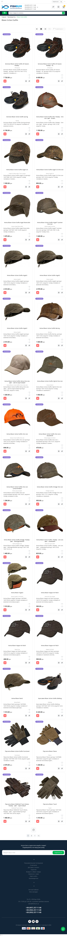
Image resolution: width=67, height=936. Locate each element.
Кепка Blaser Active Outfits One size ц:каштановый (17, 487)
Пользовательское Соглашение (33, 863)
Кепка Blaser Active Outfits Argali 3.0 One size (49, 169)
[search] (63, 13)
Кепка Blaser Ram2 (17, 698)
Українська (55, 1)
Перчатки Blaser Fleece (50, 751)
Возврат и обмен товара (33, 872)
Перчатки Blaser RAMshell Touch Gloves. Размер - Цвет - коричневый (17, 805)
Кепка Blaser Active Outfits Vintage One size (50, 487)
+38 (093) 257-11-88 (30, 9)
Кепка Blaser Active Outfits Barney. (50, 328)
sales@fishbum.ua (33, 903)
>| (38, 835)
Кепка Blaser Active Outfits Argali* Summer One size (50, 223)
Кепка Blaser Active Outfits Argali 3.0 (17, 169)
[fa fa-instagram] (37, 921)
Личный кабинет (33, 889)
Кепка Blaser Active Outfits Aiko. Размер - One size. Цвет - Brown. (49, 117)
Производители (33, 878)
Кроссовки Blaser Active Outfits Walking (50, 698)
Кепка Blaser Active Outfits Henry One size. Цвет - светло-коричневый (17, 382)
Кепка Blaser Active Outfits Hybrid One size (50, 381)
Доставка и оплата (33, 867)
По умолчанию (59, 29)
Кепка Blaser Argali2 (17, 592)
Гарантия (33, 869)
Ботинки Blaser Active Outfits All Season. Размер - (17, 64)
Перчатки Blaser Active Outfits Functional (17, 751)
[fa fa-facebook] (29, 921)
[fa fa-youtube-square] (33, 921)
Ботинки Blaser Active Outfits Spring (17, 117)
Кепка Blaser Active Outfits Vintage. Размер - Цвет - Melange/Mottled (17, 540)
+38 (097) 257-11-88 (30, 5)
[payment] (24, 928)
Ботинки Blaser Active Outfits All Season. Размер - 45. (50, 64)
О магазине (33, 865)
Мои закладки (33, 892)
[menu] (4, 13)
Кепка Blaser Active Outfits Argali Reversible (17, 222)
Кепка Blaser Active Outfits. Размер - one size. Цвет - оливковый (49, 540)
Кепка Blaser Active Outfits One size (17, 434)
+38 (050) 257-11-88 (30, 7)
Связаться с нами (33, 874)
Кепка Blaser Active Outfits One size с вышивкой (50, 434)
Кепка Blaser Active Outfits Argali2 (17, 275)
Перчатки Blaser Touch (50, 804)
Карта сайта (33, 876)
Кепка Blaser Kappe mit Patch (50, 592)
